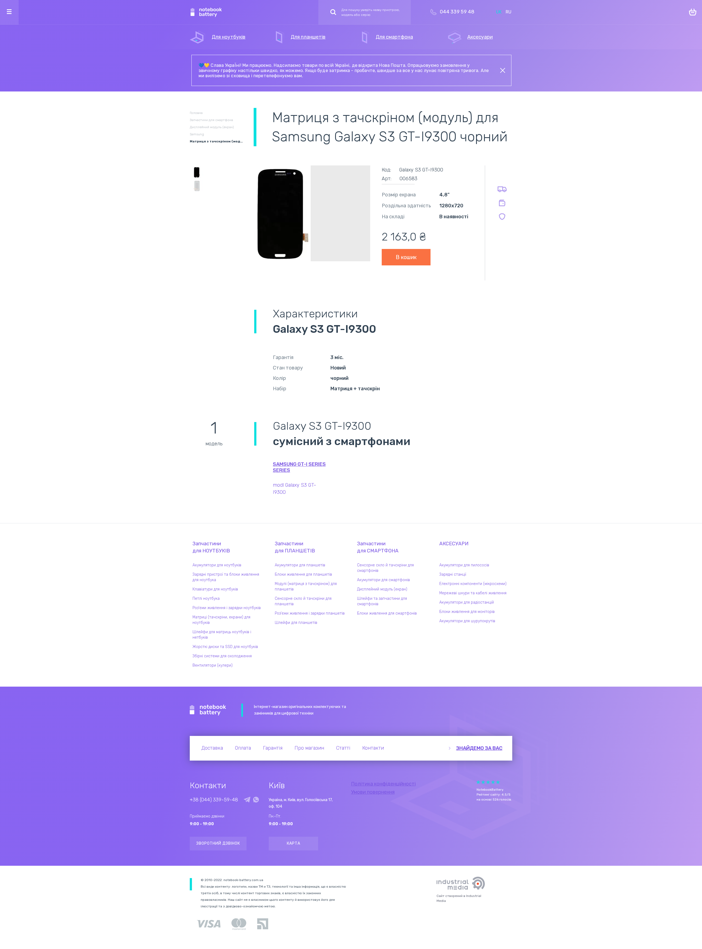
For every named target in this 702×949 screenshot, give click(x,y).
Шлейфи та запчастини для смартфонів (382, 601)
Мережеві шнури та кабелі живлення (472, 593)
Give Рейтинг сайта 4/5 (493, 782)
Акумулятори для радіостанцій (466, 602)
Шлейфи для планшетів (296, 622)
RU (508, 12)
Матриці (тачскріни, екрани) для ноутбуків (221, 620)
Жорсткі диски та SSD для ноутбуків (225, 646)
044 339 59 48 (457, 12)
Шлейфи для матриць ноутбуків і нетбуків (222, 635)
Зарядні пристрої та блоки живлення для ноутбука (226, 577)
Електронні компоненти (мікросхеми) (472, 583)
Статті (343, 748)
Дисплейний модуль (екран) (382, 589)
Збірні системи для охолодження (222, 656)
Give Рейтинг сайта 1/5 (478, 782)
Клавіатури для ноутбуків (215, 589)
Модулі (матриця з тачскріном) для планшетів (306, 586)
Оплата (243, 748)
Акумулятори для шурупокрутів (467, 621)
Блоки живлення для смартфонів (387, 613)
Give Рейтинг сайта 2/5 (483, 782)
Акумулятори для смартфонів (383, 580)
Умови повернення (373, 792)
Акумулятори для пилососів (464, 565)
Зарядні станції (452, 574)
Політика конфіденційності (383, 784)
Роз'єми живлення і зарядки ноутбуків (227, 608)
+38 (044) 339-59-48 (214, 800)
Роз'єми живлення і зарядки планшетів (310, 613)
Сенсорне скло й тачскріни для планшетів (303, 601)
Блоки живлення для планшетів (303, 574)
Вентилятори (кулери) (213, 665)
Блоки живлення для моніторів (467, 611)
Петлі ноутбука (206, 598)
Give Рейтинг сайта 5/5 (498, 782)
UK (499, 12)
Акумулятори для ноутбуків (217, 565)
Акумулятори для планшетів (300, 565)
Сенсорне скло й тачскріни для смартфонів (385, 568)
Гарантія (272, 748)
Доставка (212, 748)
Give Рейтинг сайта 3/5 (488, 782)
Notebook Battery (208, 710)
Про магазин (309, 748)
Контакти (373, 748)
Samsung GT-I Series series (299, 467)
